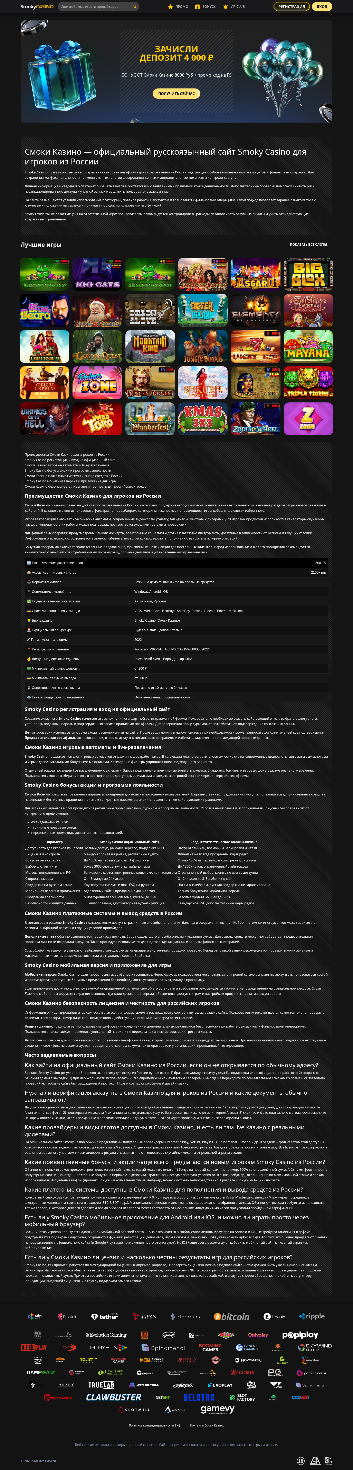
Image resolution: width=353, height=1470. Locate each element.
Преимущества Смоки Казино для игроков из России (67, 454)
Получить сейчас (176, 93)
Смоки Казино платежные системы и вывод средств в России (74, 476)
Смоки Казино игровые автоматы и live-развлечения (67, 465)
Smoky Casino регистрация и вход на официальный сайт (70, 460)
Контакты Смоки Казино (207, 1425)
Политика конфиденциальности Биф (154, 1425)
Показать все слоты (308, 244)
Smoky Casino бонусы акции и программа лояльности (68, 470)
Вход (322, 6)
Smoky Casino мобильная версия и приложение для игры (70, 481)
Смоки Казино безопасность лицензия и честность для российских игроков (85, 486)
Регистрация (291, 6)
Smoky (37, 6)
